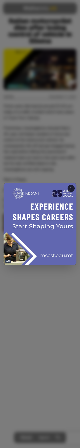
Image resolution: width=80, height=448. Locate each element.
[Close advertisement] (71, 188)
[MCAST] (40, 224)
